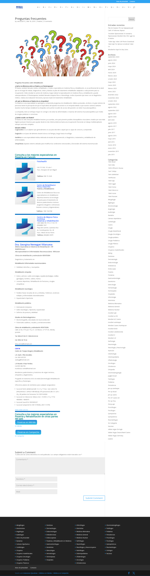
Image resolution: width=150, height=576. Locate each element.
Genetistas (49, 547)
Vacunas (111, 426)
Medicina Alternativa (114, 303)
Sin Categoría (112, 423)
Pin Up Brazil (112, 392)
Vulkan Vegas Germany (115, 436)
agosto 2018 (112, 123)
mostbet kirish (112, 329)
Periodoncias (110, 535)
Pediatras (111, 382)
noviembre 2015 (113, 151)
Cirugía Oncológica (114, 234)
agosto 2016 (112, 136)
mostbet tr (111, 335)
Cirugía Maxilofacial (114, 231)
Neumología (112, 344)
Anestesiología (113, 206)
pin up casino (112, 395)
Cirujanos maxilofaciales (116, 250)
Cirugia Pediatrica (113, 240)
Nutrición (111, 351)
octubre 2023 (112, 79)
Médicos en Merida (45, 573)
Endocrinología (113, 262)
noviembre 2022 (113, 98)
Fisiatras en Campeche (28, 432)
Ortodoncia (112, 366)
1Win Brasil (111, 162)
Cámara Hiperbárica (114, 218)
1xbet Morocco (113, 190)
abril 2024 (111, 69)
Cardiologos (20, 547)
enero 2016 (112, 148)
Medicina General (113, 307)
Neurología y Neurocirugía (116, 348)
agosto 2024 (112, 60)
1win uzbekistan (113, 174)
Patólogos (111, 379)
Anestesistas (20, 528)
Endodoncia (112, 266)
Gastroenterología (114, 278)
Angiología (111, 209)
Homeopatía (112, 291)
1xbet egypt (112, 184)
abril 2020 (111, 120)
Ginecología (112, 285)
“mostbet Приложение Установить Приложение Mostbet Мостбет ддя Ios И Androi (121, 36)
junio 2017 (111, 132)
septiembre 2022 (113, 104)
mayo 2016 (112, 139)
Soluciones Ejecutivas (30, 573)
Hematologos (51, 553)
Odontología (112, 354)
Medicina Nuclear (113, 310)
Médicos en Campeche (60, 573)
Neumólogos (80, 544)
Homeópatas (50, 557)
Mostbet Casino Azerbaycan (117, 325)
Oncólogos (111, 363)
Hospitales (111, 294)
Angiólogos (20, 531)
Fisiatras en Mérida (26, 422)
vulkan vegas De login (115, 429)
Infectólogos (80, 525)
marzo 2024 (112, 73)
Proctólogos (112, 407)
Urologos (109, 550)
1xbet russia (112, 193)
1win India (111, 165)
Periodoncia (112, 385)
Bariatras (19, 541)
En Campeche (19, 436)
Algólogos (111, 203)
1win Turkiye (112, 171)
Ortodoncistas (81, 563)
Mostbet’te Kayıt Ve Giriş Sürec (118, 49)
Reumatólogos (113, 420)
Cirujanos (111, 247)
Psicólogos (111, 410)
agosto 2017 (112, 126)
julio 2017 (111, 129)
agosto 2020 (112, 117)
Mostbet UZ (112, 338)
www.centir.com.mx (21, 410)
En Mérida (18, 426)
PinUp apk (111, 404)
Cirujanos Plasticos (22, 563)
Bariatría (111, 215)
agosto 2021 (112, 114)
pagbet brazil (112, 376)
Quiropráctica (112, 417)
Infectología (112, 297)
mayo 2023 (112, 82)
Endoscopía (112, 269)
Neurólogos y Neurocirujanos (86, 547)
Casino (110, 225)
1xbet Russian (112, 196)
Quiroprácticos (111, 544)
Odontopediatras (82, 553)
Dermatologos (51, 528)
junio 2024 (111, 63)
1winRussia (111, 178)
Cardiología (112, 222)
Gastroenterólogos (52, 544)
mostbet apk (112, 313)
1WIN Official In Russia (115, 168)
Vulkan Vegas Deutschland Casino (119, 432)
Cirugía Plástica (113, 244)
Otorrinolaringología (114, 373)
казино (110, 439)
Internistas (111, 300)
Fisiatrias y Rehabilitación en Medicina (58, 541)
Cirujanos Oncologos (23, 557)
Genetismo (111, 281)
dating (110, 253)
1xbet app (111, 181)
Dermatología (112, 259)
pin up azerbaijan (113, 388)
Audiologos (20, 535)
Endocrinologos (51, 531)
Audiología (111, 212)
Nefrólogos (80, 541)
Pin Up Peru (112, 401)
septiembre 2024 (113, 57)
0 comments (48, 21)
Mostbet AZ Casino (114, 319)
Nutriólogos (80, 550)
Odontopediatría (113, 357)
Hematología (112, 288)
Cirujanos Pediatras (22, 560)
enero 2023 (112, 91)
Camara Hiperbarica (22, 544)
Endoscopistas (51, 538)
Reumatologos (111, 547)
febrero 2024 (112, 76)
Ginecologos (50, 550)
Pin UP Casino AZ (114, 398)
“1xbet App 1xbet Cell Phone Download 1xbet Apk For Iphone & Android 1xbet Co (121, 44)
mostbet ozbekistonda (115, 332)
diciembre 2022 (113, 95)
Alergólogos (20, 525)
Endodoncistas (51, 535)
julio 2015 (111, 154)
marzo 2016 (112, 145)
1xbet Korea (112, 187)
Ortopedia (111, 369)
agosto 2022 (112, 107)
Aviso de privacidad (122, 1)
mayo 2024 (112, 66)
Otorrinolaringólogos (113, 525)
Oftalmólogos (81, 557)
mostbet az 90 (113, 316)
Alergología (112, 200)
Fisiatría (39, 21)
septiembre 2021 (113, 110)
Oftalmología (112, 360)
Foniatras (111, 275)
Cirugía (110, 228)
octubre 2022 (112, 101)
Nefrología (111, 341)
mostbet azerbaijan (114, 322)
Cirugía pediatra (113, 237)
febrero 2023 (112, 88)
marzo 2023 (112, 85)
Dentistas (111, 256)
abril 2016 (111, 142)
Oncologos (80, 560)
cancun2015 (21, 21)
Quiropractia (112, 414)
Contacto (132, 1)
